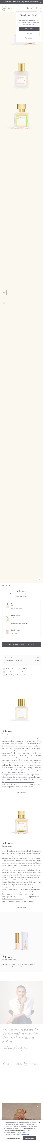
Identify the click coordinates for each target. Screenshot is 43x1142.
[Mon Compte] (32, 8)
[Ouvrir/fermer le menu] (39, 8)
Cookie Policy (25, 1134)
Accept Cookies (29, 1138)
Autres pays (29, 38)
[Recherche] (28, 8)
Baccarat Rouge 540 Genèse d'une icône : (21, 2)
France (29, 34)
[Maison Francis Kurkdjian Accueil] (8, 8)
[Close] (41, 2)
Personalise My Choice (13, 1138)
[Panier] (36, 8)
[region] (21, 1131)
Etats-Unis (29, 29)
